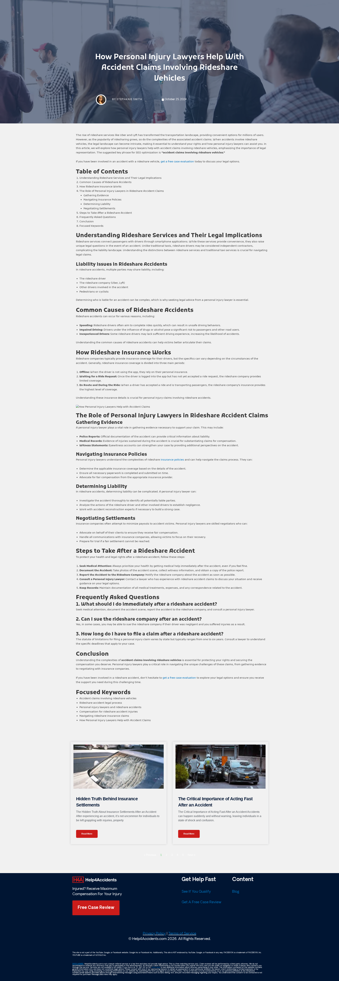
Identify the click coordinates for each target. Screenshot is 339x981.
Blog (235, 892)
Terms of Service (182, 934)
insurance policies (172, 460)
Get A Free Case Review (201, 902)
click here (156, 967)
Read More (86, 834)
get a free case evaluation (177, 161)
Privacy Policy (154, 934)
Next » (191, 854)
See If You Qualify (196, 892)
